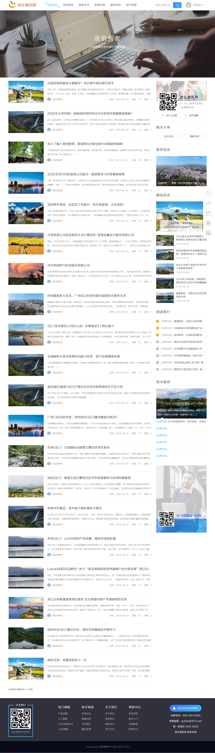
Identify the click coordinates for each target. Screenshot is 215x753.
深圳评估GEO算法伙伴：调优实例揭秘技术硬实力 (81, 630)
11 (24, 689)
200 (31, 689)
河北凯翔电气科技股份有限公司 (68, 265)
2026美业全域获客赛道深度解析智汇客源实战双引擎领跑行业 (191, 240)
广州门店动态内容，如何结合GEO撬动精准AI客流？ (83, 417)
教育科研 (99, 5)
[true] (177, 5)
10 (21, 689)
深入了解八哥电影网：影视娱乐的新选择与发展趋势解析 (85, 144)
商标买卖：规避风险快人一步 (67, 660)
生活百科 (52, 5)
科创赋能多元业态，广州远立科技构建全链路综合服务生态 (86, 296)
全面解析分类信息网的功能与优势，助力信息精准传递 (83, 356)
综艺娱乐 (68, 5)
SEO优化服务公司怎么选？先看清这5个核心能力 (80, 326)
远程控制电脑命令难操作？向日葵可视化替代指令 (80, 83)
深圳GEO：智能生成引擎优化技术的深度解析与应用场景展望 (89, 478)
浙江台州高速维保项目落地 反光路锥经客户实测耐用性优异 (87, 599)
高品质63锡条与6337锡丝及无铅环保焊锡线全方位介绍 (85, 387)
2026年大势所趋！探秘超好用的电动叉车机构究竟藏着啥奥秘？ (90, 114)
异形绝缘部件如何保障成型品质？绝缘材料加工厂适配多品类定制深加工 (191, 254)
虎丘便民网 (27, 5)
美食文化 (84, 5)
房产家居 (131, 5)
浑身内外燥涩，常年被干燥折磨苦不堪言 (74, 508)
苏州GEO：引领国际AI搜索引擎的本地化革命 (78, 448)
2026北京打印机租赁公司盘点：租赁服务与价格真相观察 (86, 174)
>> (26, 689)
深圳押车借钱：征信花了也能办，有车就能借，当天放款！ (86, 205)
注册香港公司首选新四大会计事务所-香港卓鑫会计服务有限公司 (90, 235)
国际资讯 (115, 5)
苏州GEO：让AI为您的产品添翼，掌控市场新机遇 (81, 539)
